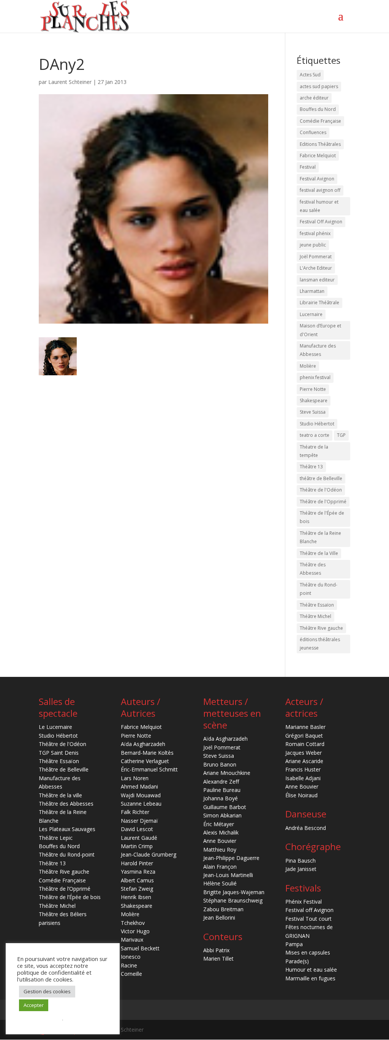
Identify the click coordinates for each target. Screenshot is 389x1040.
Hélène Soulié (220, 883)
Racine (129, 965)
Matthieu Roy (219, 849)
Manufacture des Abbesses (318, 350)
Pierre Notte (313, 389)
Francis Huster (303, 769)
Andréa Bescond (305, 827)
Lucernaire (311, 314)
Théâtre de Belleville (64, 769)
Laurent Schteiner (70, 81)
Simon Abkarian (222, 815)
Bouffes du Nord (318, 109)
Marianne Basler (305, 726)
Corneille (131, 973)
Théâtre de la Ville (319, 553)
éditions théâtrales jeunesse (320, 643)
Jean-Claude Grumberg (148, 854)
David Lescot (137, 829)
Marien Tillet (218, 958)
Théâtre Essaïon (317, 605)
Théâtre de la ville (60, 795)
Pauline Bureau (221, 789)
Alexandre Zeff (221, 781)
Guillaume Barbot (224, 807)
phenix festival (315, 377)
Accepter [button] (34, 1005)
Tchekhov (133, 922)
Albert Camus (137, 880)
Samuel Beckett (140, 948)
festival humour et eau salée (319, 206)
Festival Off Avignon (321, 221)
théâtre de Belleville (321, 478)
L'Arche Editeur (316, 268)
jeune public (313, 245)
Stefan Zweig (137, 888)
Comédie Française (320, 121)
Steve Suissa (313, 412)
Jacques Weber (303, 752)
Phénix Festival (303, 901)
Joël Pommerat (316, 256)
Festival (308, 167)
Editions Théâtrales (320, 144)
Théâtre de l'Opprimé (323, 501)
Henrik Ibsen (136, 897)
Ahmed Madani (139, 786)
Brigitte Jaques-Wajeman (233, 892)
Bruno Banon (219, 764)
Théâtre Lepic (56, 837)
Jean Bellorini (219, 917)
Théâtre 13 (311, 466)
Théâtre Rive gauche (321, 628)
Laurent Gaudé (139, 837)
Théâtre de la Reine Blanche (320, 537)
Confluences (313, 132)
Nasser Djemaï (139, 820)
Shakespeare (313, 400)
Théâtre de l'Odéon (321, 490)
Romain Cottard (304, 744)
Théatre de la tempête (314, 451)
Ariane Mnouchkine (226, 772)
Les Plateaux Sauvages (67, 829)
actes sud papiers (319, 86)
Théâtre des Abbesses (313, 568)
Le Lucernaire (55, 726)
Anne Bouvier (219, 840)
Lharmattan (312, 291)
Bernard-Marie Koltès (147, 752)
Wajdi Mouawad (141, 795)
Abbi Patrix (216, 950)
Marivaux (132, 939)
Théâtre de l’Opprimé (64, 888)
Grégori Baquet (304, 735)
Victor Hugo (135, 931)
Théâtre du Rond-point (318, 589)
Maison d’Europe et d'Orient (320, 329)
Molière (308, 366)
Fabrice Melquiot (318, 155)
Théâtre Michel (315, 616)
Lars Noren (135, 778)
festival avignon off (320, 190)
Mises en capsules (307, 952)
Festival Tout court (308, 918)
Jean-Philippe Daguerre (231, 857)
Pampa (294, 944)
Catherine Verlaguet (145, 761)
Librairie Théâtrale (319, 302)
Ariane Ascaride (304, 761)
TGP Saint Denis (59, 752)
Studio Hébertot (317, 423)
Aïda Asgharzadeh (143, 744)
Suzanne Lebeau (141, 803)
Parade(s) (297, 961)
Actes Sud (310, 74)
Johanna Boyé (220, 798)
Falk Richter (135, 812)
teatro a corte (314, 435)
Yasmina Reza (138, 871)
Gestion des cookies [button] (47, 991)
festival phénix (315, 233)
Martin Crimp (137, 846)
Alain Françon (220, 866)
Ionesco (131, 956)
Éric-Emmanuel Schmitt (149, 769)
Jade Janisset (300, 868)
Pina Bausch (300, 860)
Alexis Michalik (221, 832)
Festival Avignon (317, 178)
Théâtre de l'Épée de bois (322, 517)
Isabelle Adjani (303, 778)
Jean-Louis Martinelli (228, 875)
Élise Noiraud (301, 795)
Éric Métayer (218, 824)
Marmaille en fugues (310, 978)
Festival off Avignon (309, 910)
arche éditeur (314, 98)
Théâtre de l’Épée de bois (70, 897)
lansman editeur (317, 280)
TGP (341, 435)
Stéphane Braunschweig (232, 900)
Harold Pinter (137, 863)
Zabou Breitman (223, 909)
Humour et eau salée (311, 969)
